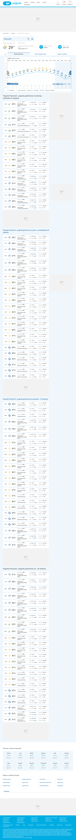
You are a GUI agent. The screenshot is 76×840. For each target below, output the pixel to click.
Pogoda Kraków (20, 819)
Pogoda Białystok (6, 817)
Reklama (18, 825)
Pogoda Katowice (63, 817)
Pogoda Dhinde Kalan (26, 779)
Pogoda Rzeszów (34, 821)
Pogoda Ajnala (25, 782)
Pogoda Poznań (20, 821)
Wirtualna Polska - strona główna (7, 3)
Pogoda (16, 3)
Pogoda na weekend (62, 54)
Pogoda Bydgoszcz (21, 817)
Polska (26, 2)
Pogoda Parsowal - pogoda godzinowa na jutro (19, 230)
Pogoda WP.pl (6, 33)
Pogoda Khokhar (6, 782)
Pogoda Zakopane (21, 822)
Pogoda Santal (60, 782)
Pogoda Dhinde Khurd (44, 785)
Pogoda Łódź (48, 819)
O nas (24, 825)
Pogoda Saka (60, 779)
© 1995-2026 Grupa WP (8, 825)
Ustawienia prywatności (41, 825)
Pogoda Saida (42, 779)
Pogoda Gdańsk (34, 817)
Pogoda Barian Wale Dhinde (45, 782)
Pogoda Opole (6, 821)
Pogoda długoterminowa (40, 54)
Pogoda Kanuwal (6, 785)
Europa (33, 2)
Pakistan (13, 33)
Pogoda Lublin (34, 819)
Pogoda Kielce (6, 819)
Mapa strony (59, 825)
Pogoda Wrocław (6, 822)
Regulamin (52, 825)
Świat (38, 2)
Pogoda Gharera (25, 785)
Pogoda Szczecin (48, 821)
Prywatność (30, 825)
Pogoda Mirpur (60, 785)
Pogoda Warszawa (63, 821)
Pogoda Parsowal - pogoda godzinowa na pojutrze (21, 399)
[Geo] (32, 39)
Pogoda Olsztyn (62, 819)
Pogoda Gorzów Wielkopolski (51, 817)
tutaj (31, 837)
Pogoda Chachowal (7, 779)
